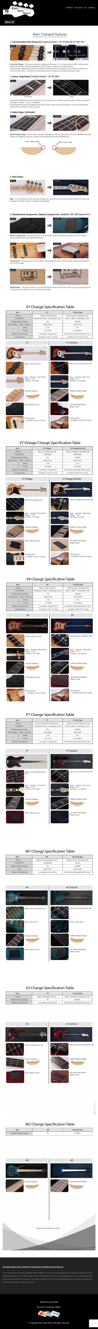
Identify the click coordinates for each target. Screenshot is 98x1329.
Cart (85, 8)
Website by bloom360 (49, 1302)
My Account (78, 8)
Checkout (91, 8)
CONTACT (69, 8)
